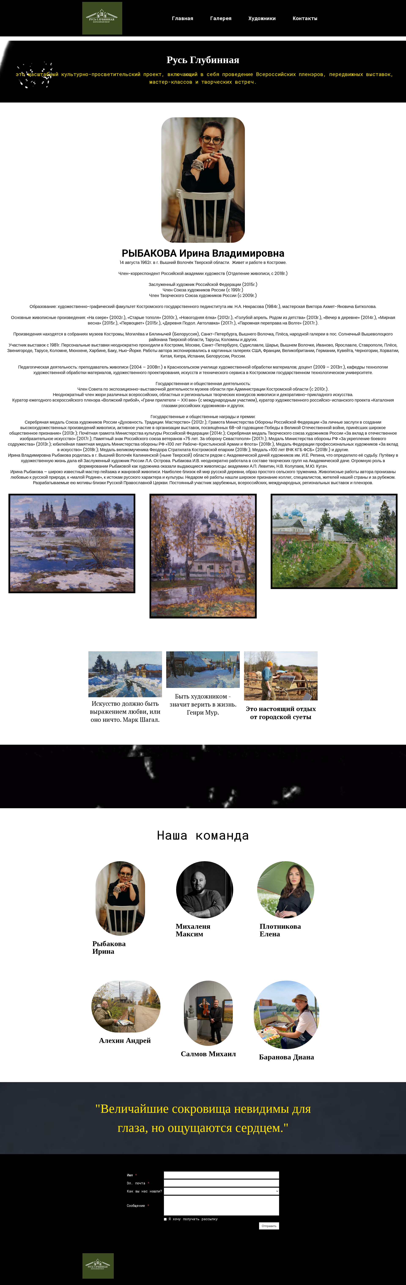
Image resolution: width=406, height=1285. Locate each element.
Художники (262, 18)
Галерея (221, 18)
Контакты (305, 18)
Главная (182, 18)
